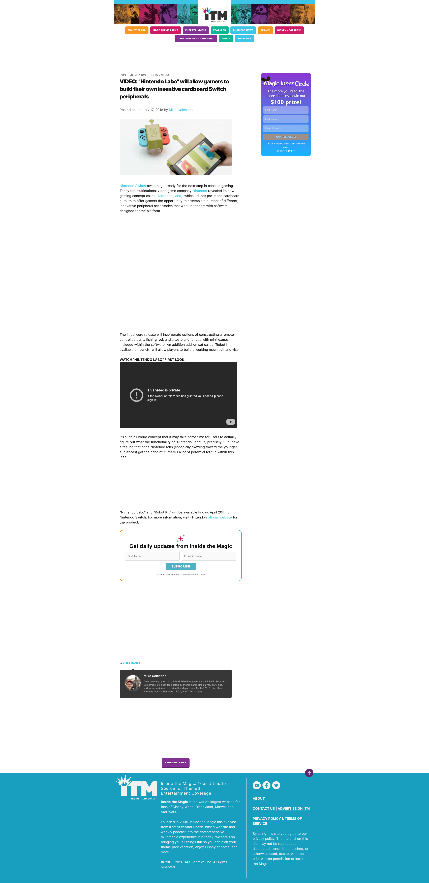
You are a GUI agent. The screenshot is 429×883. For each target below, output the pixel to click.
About (226, 38)
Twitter (276, 785)
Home (123, 75)
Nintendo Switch (133, 186)
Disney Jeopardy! (289, 30)
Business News (243, 30)
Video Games (161, 75)
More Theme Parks (165, 30)
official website (220, 517)
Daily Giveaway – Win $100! (196, 38)
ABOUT (259, 798)
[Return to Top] (309, 773)
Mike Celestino (181, 110)
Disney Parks (137, 30)
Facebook (266, 785)
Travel (265, 30)
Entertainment (195, 30)
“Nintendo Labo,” (170, 196)
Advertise (244, 38)
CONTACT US (264, 809)
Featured (219, 30)
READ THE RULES (286, 151)
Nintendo (200, 191)
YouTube (257, 785)
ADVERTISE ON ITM (294, 809)
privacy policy (263, 839)
